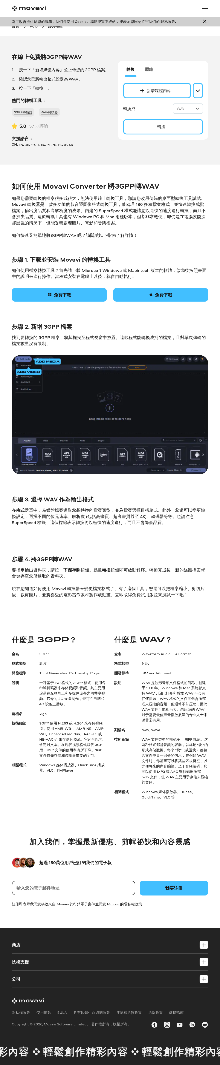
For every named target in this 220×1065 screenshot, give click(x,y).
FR (33, 144)
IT (38, 144)
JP (65, 144)
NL (54, 144)
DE (27, 144)
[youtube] (179, 1026)
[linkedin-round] (192, 1026)
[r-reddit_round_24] (205, 1026)
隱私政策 (167, 21)
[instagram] (167, 1026)
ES (43, 144)
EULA (62, 1012)
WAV (180, 108)
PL (60, 144)
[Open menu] (205, 8)
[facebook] (154, 1026)
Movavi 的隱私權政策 (124, 904)
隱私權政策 (21, 1012)
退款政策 (155, 1012)
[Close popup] (204, 21)
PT (49, 144)
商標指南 (176, 1012)
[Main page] (29, 8)
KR (71, 144)
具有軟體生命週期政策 (91, 1012)
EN (21, 144)
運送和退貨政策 (129, 1012)
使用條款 (44, 1012)
